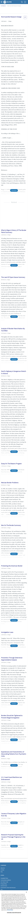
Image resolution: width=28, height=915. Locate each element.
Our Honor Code (4, 882)
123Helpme (3, 5)
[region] (14, 902)
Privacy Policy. (10, 909)
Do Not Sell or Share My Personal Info (14, 912)
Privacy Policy (4, 883)
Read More (14, 265)
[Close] (26, 892)
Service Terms (4, 885)
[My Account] (25, 2)
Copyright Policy (4, 878)
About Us (3, 868)
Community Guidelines (6, 880)
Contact (2, 870)
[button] (2, 2)
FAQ (2, 871)
